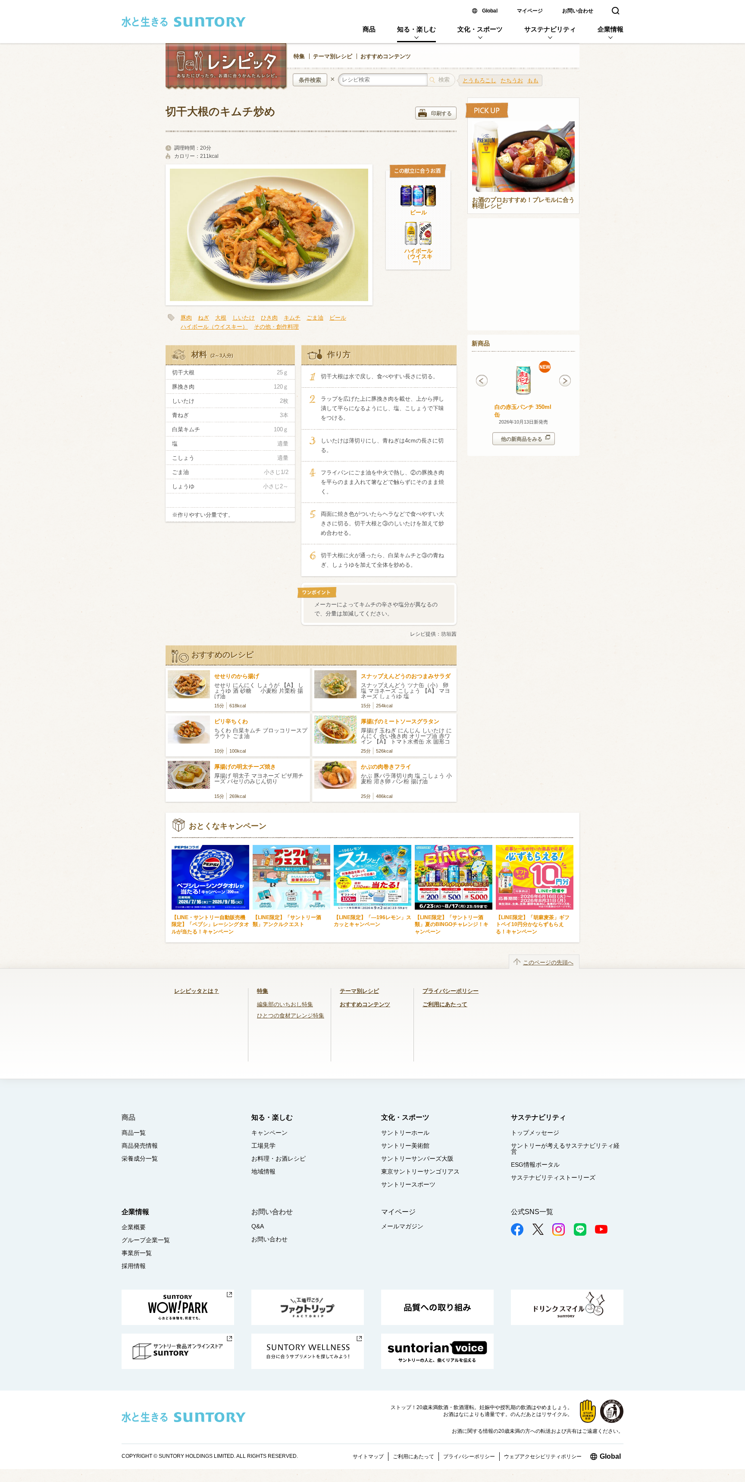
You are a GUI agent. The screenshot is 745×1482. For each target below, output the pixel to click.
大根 (220, 317)
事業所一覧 (137, 1253)
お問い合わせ (577, 11)
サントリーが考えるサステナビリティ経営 (565, 1148)
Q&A (257, 1226)
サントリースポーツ (408, 1184)
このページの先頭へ (548, 962)
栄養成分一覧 (140, 1158)
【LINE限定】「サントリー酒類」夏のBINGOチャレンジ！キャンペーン (451, 924)
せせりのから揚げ (236, 676)
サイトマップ (368, 1457)
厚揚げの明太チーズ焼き (245, 766)
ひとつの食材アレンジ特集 (290, 1015)
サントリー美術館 (405, 1145)
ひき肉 (269, 317)
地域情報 (263, 1171)
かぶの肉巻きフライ (386, 766)
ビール (418, 212)
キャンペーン (269, 1132)
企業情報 (610, 29)
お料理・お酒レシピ (278, 1158)
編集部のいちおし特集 (285, 1004)
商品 (369, 29)
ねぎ (203, 317)
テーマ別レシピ (332, 56)
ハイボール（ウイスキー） (418, 256)
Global (490, 11)
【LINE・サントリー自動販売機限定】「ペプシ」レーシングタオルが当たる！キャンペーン (210, 924)
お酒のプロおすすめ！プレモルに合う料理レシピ (523, 203)
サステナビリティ (550, 29)
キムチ (292, 317)
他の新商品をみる (521, 439)
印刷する (441, 113)
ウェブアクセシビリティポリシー (543, 1457)
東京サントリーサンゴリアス (420, 1171)
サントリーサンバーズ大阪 (417, 1158)
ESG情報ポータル (535, 1164)
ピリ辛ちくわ (231, 721)
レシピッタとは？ (196, 991)
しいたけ (243, 317)
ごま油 (315, 317)
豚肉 (186, 317)
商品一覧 (134, 1132)
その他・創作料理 (276, 326)
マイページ (530, 11)
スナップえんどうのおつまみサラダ (406, 676)
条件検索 (310, 80)
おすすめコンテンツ (385, 56)
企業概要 (134, 1227)
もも (532, 80)
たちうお (512, 80)
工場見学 (263, 1145)
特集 (299, 56)
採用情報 (134, 1265)
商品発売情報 (140, 1145)
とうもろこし (479, 80)
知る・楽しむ (416, 29)
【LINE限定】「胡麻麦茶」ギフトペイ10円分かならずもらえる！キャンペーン (533, 924)
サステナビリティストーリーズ (553, 1177)
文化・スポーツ (480, 29)
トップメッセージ (535, 1132)
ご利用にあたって (445, 1004)
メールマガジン (402, 1226)
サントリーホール (405, 1132)
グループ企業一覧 (146, 1240)
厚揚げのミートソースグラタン (400, 721)
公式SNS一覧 (532, 1211)
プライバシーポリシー (451, 991)
